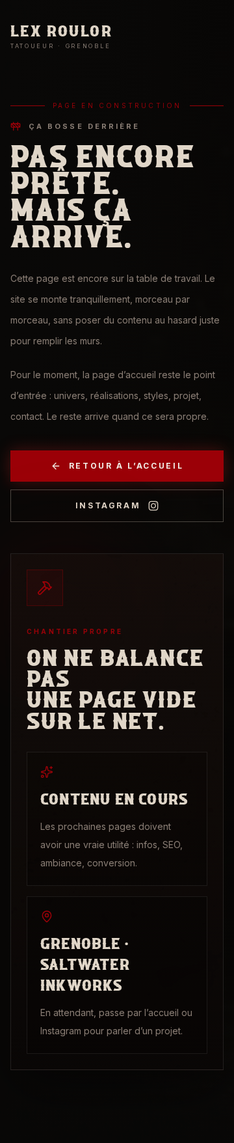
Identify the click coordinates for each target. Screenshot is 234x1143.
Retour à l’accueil (126, 466)
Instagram (108, 505)
